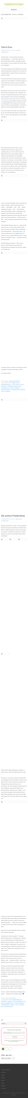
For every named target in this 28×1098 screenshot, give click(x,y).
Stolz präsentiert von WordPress (9, 1093)
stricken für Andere (18, 389)
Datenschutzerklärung (14, 1041)
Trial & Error (6, 47)
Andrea (12, 154)
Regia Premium (14, 388)
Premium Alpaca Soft (14, 386)
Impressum (3, 1072)
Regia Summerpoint (7, 1003)
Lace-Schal (16, 384)
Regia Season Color (18, 1001)
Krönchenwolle (6, 384)
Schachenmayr (6, 389)
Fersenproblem (16, 999)
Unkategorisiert (14, 381)
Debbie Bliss (15, 383)
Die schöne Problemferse (13, 515)
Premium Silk (5, 388)
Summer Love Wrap (7, 101)
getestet (2, 1083)
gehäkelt (3, 1077)
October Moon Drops (17, 231)
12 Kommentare (5, 52)
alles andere (3, 1088)
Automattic (14, 1095)
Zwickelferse (8, 1006)
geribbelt (4, 1001)
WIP (2, 1006)
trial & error (5, 391)
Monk (10, 1001)
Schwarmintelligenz (7, 1005)
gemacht (3, 1080)
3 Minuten (3, 1085)
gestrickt (12, 998)
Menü (15, 9)
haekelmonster (14, 4)
